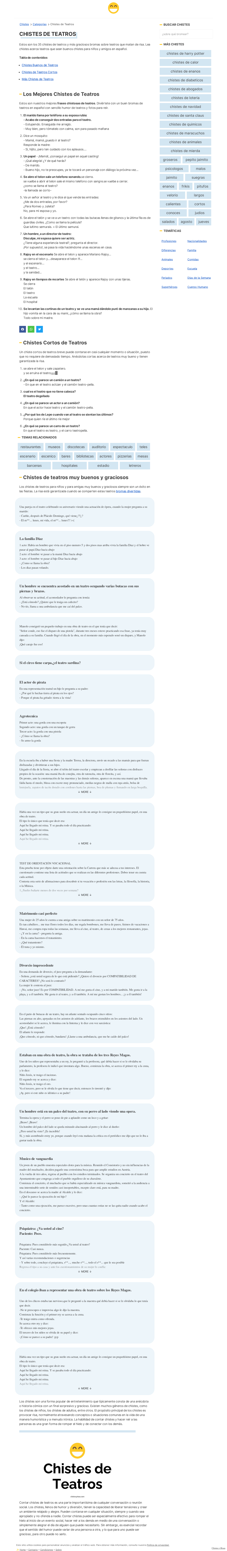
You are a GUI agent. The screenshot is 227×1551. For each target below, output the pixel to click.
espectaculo (122, 447)
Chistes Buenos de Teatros (40, 65)
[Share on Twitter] (39, 329)
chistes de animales (185, 142)
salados (168, 222)
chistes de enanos (185, 71)
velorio (172, 195)
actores (106, 456)
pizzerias (125, 456)
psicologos (174, 169)
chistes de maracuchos (186, 133)
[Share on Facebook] (22, 329)
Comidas (193, 259)
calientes (173, 204)
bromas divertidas (128, 491)
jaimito (171, 177)
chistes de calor (185, 62)
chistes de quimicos (185, 124)
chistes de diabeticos (185, 80)
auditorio (99, 447)
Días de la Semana (199, 277)
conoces (173, 213)
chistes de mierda (185, 151)
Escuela (192, 268)
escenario (27, 456)
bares (65, 456)
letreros (135, 465)
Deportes (167, 268)
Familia (191, 250)
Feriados (167, 277)
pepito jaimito (197, 160)
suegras (198, 177)
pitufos (202, 186)
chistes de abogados (185, 89)
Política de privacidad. (158, 1545)
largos (199, 195)
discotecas (76, 447)
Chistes (24, 24)
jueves (203, 222)
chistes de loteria (185, 98)
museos (54, 447)
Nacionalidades (197, 241)
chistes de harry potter (185, 53)
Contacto (33, 1549)
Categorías (40, 24)
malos (201, 169)
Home (23, 1549)
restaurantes (31, 447)
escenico (48, 456)
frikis (186, 186)
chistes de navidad (185, 107)
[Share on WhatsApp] (31, 329)
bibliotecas (85, 456)
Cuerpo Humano (197, 287)
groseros (170, 160)
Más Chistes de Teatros (38, 79)
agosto (186, 222)
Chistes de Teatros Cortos (39, 72)
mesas (143, 456)
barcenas (34, 465)
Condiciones (46, 1549)
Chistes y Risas (218, 1547)
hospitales (69, 465)
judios (200, 213)
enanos (168, 186)
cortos (199, 204)
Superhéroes (169, 287)
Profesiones (169, 241)
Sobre (59, 1549)
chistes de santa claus (185, 115)
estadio (103, 465)
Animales (167, 259)
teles (143, 447)
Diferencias (169, 250)
